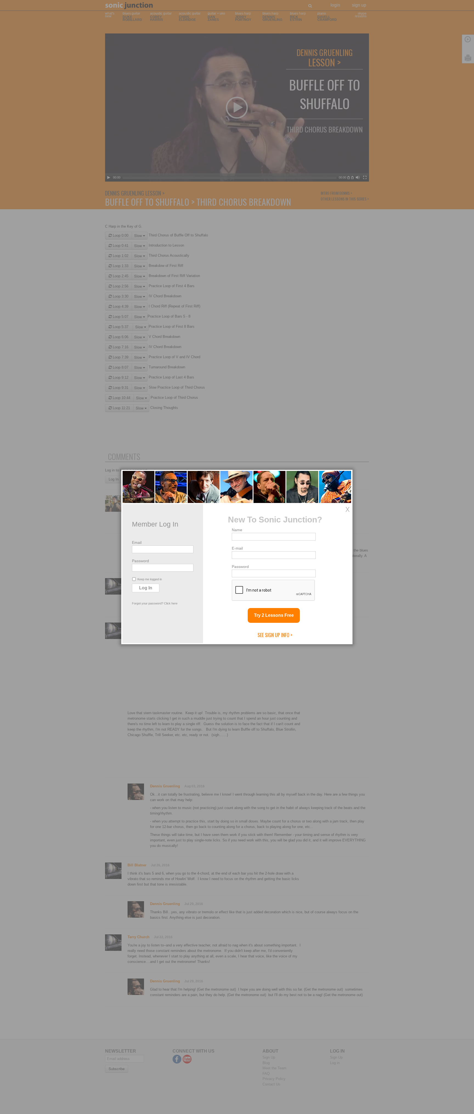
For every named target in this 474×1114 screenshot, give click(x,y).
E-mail (237, 548)
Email (137, 542)
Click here (170, 603)
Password (140, 561)
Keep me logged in (149, 579)
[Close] (347, 509)
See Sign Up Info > (275, 634)
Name (237, 530)
